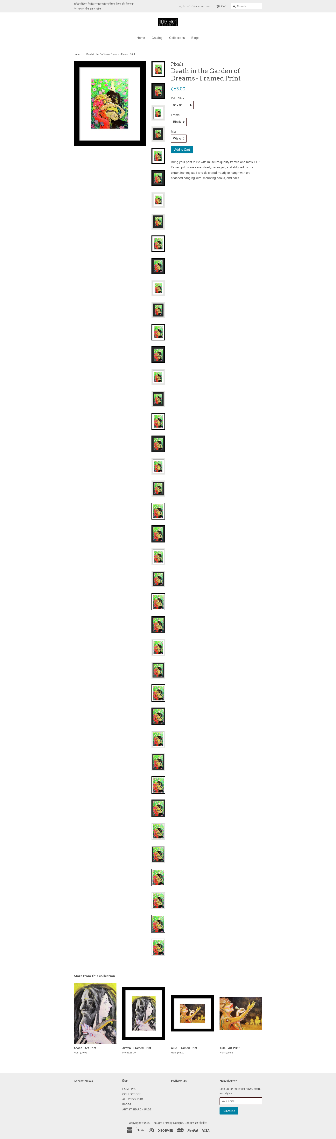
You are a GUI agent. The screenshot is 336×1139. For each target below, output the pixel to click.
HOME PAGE (130, 1089)
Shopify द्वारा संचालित (196, 1123)
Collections (177, 37)
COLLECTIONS (131, 1094)
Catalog (157, 37)
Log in (181, 6)
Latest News (83, 1081)
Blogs (195, 37)
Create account (201, 6)
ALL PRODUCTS (132, 1099)
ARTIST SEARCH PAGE (136, 1109)
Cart (224, 6)
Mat (173, 131)
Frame (175, 115)
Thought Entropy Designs (167, 1123)
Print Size (177, 98)
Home (141, 37)
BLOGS (126, 1104)
